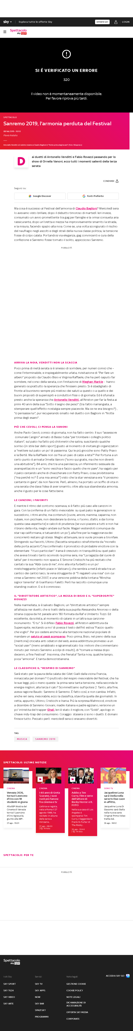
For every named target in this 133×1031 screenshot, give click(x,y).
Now (38, 997)
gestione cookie (76, 984)
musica (22, 739)
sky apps (40, 990)
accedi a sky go (115, 975)
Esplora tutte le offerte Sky (35, 22)
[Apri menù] (4, 32)
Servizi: (38, 976)
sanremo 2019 (45, 739)
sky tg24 (8, 990)
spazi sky (40, 1010)
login (126, 22)
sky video (9, 997)
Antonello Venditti (66, 399)
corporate (72, 1019)
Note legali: (72, 976)
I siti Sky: (7, 976)
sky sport (9, 984)
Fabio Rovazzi (65, 623)
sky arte (8, 1003)
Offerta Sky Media (77, 1012)
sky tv (38, 984)
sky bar (39, 1003)
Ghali (50, 709)
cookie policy (74, 990)
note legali (73, 997)
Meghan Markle (92, 381)
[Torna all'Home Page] (18, 32)
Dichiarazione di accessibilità (76, 1004)
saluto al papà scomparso (48, 636)
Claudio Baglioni (86, 208)
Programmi (41, 1016)
